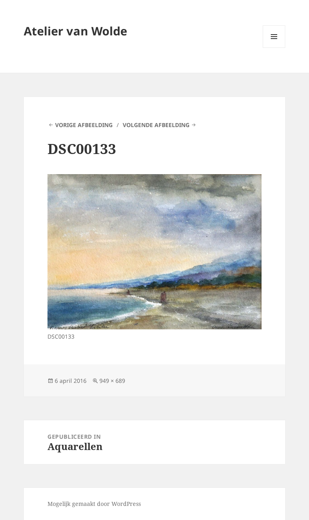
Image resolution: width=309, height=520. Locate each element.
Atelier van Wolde (75, 31)
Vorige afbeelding (84, 125)
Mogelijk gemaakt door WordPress (94, 504)
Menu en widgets (274, 47)
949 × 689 (112, 380)
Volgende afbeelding (156, 125)
